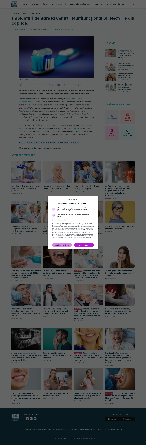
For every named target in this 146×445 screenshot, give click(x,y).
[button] (73, 220)
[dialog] (73, 222)
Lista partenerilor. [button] (88, 229)
